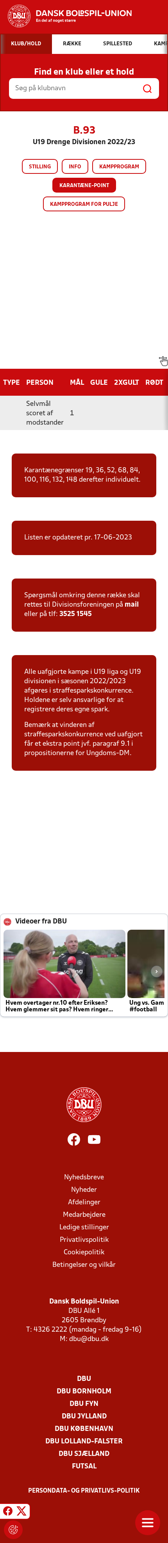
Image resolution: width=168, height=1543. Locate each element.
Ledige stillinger (84, 1227)
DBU (84, 1379)
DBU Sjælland (84, 1454)
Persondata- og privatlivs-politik (84, 1491)
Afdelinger (84, 1202)
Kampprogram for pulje (84, 204)
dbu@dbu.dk (89, 1339)
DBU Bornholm (84, 1391)
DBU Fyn (84, 1404)
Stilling (40, 167)
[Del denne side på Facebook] (8, 1512)
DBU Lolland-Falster (84, 1441)
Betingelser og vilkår (84, 1265)
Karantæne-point (84, 185)
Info (75, 167)
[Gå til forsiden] (66, 16)
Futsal (84, 1466)
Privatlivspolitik (84, 1240)
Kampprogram (119, 167)
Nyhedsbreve (84, 1177)
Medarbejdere (84, 1215)
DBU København (84, 1429)
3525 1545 (75, 614)
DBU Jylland (84, 1416)
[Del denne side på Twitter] (21, 1512)
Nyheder (84, 1190)
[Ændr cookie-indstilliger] (13, 1529)
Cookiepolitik (84, 1252)
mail (132, 605)
